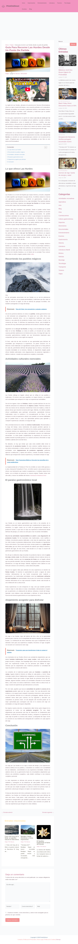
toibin (32, 254)
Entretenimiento (42, 3)
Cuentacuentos (64, 215)
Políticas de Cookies (49, 939)
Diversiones (62, 226)
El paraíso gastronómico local (15, 157)
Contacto (20, 939)
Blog (30, 9)
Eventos (24, 9)
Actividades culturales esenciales (16, 154)
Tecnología (67, 3)
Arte (60, 205)
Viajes (7, 73)
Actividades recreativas (66, 198)
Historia (61, 243)
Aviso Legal (40, 939)
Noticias (61, 256)
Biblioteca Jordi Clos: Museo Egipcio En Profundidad (66, 72)
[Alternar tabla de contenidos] (45, 147)
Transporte (62, 267)
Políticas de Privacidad (29, 939)
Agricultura (62, 202)
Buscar (61, 41)
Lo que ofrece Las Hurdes (14, 149)
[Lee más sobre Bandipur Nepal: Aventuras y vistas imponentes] (28, 829)
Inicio (23, 3)
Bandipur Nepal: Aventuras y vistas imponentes (27, 838)
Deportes (62, 134)
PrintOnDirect (12, 6)
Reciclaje (62, 260)
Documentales (63, 229)
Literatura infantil (64, 250)
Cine (60, 212)
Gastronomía (31, 3)
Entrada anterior (7, 812)
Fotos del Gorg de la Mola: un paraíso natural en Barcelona (12, 838)
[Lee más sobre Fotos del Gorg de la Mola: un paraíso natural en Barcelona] (12, 829)
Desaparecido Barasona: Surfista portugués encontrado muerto (67, 139)
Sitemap (58, 939)
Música (61, 253)
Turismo (59, 3)
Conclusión (11, 161)
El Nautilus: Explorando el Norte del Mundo (43, 842)
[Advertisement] (39, 23)
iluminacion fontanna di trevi (38, 475)
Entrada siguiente (48, 812)
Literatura (52, 3)
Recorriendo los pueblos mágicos (16, 152)
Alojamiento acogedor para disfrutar (17, 159)
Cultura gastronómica (66, 219)
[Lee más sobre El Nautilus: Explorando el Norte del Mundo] (44, 832)
